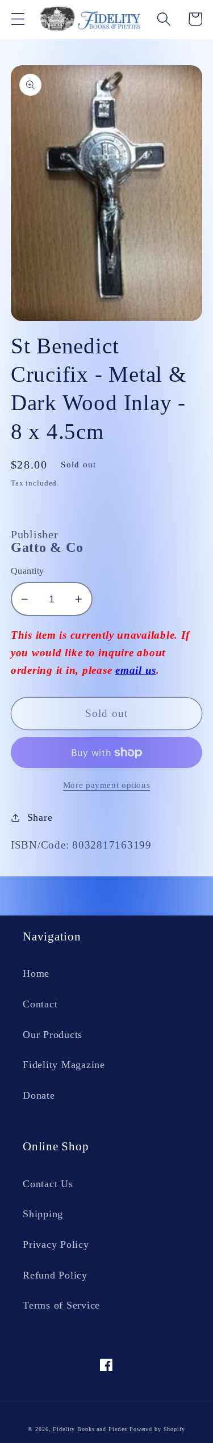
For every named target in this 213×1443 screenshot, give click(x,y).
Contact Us (48, 1183)
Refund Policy (55, 1275)
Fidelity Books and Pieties (90, 1429)
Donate (39, 1095)
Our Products (52, 1034)
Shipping (43, 1214)
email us (135, 670)
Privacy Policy (56, 1244)
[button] (18, 19)
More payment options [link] (107, 785)
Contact (40, 1004)
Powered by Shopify (157, 1429)
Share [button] (40, 817)
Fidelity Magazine (64, 1064)
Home (36, 973)
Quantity (27, 571)
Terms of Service (61, 1305)
